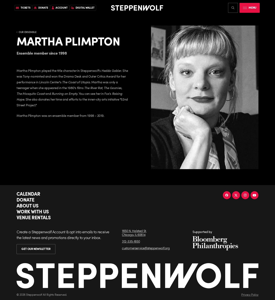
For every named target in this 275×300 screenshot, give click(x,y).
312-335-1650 (131, 241)
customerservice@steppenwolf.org (146, 248)
